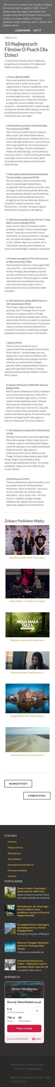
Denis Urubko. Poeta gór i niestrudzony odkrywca (31, 890)
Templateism (34, 1068)
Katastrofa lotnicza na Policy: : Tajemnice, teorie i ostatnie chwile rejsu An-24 (32, 963)
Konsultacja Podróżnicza (21, 864)
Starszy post (37, 795)
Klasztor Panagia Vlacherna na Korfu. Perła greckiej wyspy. (32, 945)
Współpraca (14, 853)
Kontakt (12, 876)
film (14, 37)
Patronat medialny (17, 870)
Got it (37, 30)
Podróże (12, 841)
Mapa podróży (15, 847)
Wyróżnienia (14, 858)
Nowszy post (18, 783)
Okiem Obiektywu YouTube (28, 1077)
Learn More (22, 30)
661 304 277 (19, 1081)
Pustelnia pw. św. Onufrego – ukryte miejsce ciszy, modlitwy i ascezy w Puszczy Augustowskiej (33, 911)
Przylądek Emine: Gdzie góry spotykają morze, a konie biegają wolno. (33, 927)
